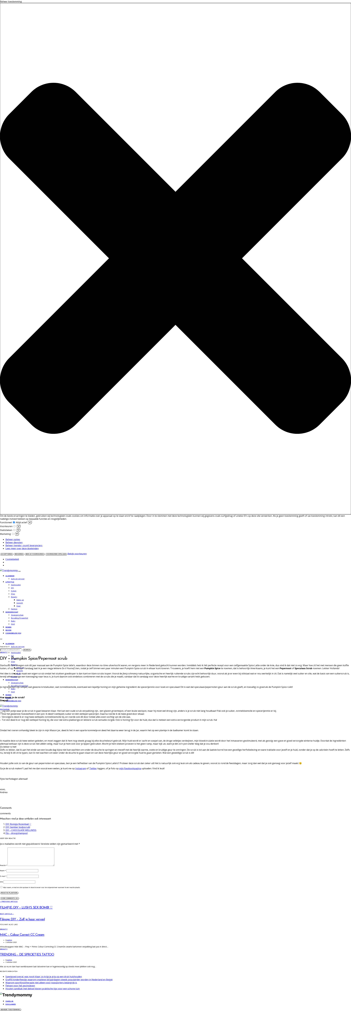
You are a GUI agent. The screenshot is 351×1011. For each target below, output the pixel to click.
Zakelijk (9, 1001)
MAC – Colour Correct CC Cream (22, 934)
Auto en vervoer (18, 579)
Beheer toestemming (10, 1010)
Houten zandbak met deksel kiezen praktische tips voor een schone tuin (42, 988)
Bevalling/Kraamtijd (19, 618)
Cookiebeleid (12, 559)
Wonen (8, 627)
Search (27, 650)
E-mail (3, 876)
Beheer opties (12, 539)
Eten (13, 594)
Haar (18, 606)
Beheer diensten (13, 542)
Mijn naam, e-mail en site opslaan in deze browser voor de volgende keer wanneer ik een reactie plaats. (41, 887)
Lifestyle (9, 582)
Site (1, 882)
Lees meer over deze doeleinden (22, 548)
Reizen (8, 630)
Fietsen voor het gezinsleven (20, 985)
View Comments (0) (9, 898)
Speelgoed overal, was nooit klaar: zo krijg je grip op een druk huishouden (43, 976)
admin (9, 940)
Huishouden (16, 585)
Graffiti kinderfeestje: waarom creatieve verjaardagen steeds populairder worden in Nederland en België (59, 979)
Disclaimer (10, 1004)
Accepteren (6, 554)
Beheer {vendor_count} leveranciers (23, 545)
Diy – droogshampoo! (16, 833)
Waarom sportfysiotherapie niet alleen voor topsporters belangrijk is (41, 982)
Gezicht (19, 603)
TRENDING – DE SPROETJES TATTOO (27, 954)
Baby (13, 621)
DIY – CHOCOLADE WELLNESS (20, 830)
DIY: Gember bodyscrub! (17, 827)
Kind (13, 624)
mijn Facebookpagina (130, 768)
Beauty (14, 597)
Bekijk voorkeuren (35, 554)
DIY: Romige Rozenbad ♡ (18, 824)
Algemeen (9, 576)
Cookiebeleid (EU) (13, 633)
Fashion (14, 609)
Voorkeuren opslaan (56, 554)
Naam (3, 871)
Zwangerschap (17, 615)
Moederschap (11, 612)
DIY (12, 588)
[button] (175, 258)
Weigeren (19, 554)
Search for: (4, 647)
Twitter (93, 768)
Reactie (3, 865)
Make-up (20, 600)
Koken (13, 591)
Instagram (80, 768)
